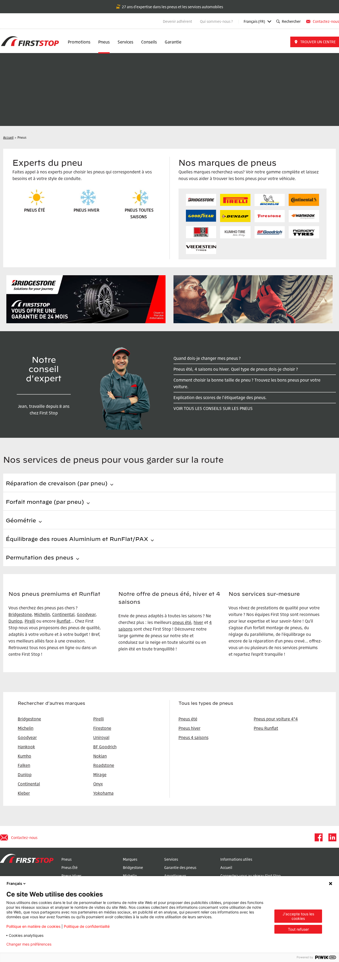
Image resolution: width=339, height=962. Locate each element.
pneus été (181, 622)
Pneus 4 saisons (193, 737)
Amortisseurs (175, 875)
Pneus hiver (189, 728)
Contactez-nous (326, 21)
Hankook (26, 746)
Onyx (98, 783)
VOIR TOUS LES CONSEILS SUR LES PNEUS (213, 408)
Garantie (173, 42)
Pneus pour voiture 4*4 (276, 719)
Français (14, 883)
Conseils (149, 42)
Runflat (63, 621)
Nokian (100, 756)
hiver (198, 622)
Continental (63, 614)
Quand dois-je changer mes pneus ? (207, 358)
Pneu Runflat (266, 728)
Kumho (24, 756)
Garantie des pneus (180, 867)
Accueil (226, 867)
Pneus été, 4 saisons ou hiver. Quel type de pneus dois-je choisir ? (235, 369)
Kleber (24, 793)
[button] (314, 42)
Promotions (79, 42)
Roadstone (103, 765)
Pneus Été (69, 867)
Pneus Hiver (71, 875)
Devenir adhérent (177, 21)
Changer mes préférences (28, 944)
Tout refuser (298, 929)
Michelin (42, 614)
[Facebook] (318, 837)
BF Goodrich (105, 746)
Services (125, 42)
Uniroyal (101, 737)
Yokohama (103, 793)
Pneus (104, 42)
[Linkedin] (332, 837)
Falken (24, 765)
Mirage (99, 774)
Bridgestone (20, 614)
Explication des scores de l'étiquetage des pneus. (220, 397)
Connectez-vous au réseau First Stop (250, 875)
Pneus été (188, 719)
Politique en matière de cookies (33, 926)
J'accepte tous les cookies (298, 916)
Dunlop (25, 774)
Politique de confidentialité (87, 926)
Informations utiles (236, 859)
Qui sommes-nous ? (217, 21)
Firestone (102, 728)
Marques (130, 859)
